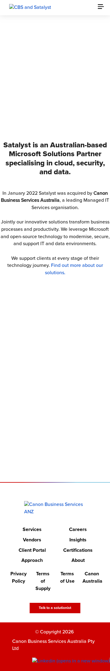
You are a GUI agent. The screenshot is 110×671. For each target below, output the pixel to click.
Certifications (78, 550)
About (78, 560)
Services (32, 529)
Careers (78, 529)
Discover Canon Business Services (51, 106)
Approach (32, 560)
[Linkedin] (71, 661)
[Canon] (30, 7)
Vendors (32, 540)
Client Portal (32, 550)
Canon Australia (91, 577)
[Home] (55, 508)
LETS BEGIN (51, 446)
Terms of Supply (42, 581)
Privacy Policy (18, 577)
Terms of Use (67, 577)
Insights (77, 540)
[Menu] (104, 7)
